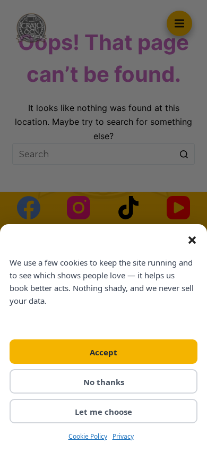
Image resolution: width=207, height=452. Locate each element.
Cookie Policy (87, 436)
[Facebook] (28, 207)
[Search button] (184, 154)
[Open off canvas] (179, 23)
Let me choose (103, 411)
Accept (103, 352)
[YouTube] (178, 207)
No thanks (103, 382)
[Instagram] (78, 207)
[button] (192, 240)
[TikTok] (128, 207)
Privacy (123, 436)
